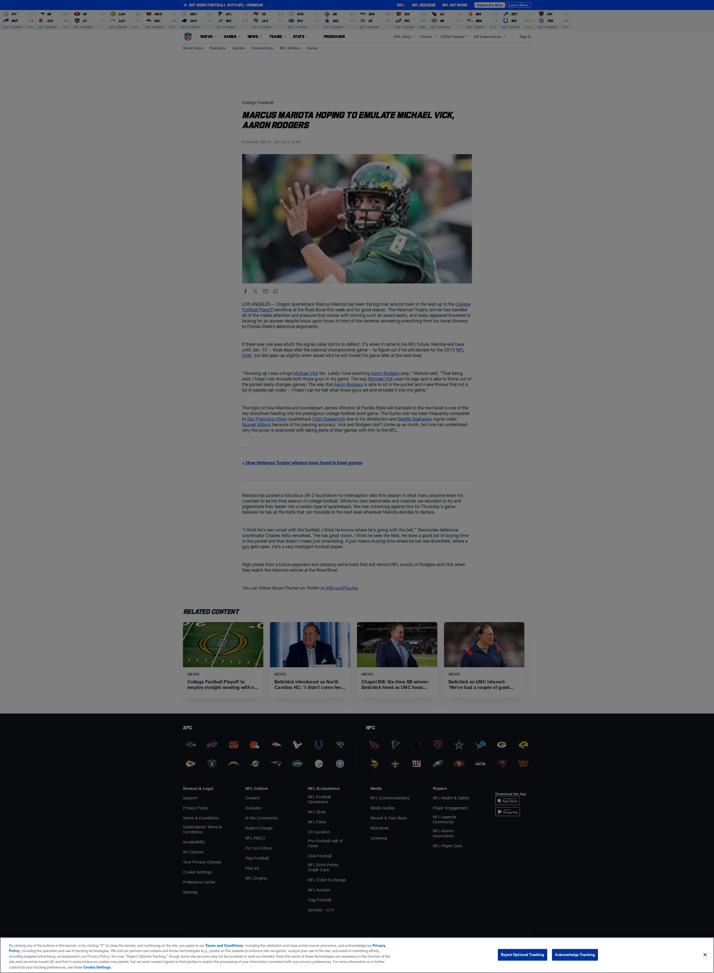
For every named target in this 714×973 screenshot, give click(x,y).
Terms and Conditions (224, 945)
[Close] (705, 955)
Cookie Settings (97, 967)
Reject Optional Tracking (522, 954)
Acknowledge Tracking (575, 954)
